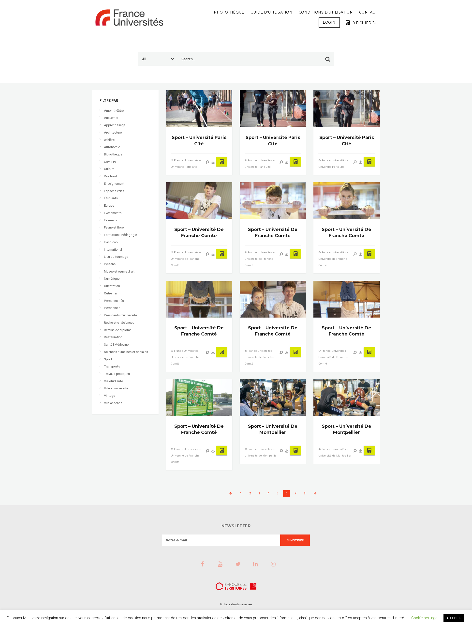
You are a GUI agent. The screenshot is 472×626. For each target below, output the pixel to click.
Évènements (112, 213)
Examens (110, 220)
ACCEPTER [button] (453, 618)
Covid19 (110, 162)
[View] (207, 162)
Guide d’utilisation (271, 12)
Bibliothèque (113, 154)
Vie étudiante (113, 381)
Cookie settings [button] (424, 618)
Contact (368, 12)
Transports (112, 366)
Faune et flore (114, 227)
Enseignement (114, 183)
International (113, 249)
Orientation (112, 286)
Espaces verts (114, 191)
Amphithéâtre (114, 110)
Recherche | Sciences (119, 322)
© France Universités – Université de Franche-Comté (186, 259)
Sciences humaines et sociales (126, 352)
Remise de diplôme (118, 330)
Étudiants (111, 198)
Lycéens (110, 264)
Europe (109, 205)
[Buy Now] (213, 162)
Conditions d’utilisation (326, 12)
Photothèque (229, 12)
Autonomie (112, 147)
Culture (109, 169)
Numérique (111, 278)
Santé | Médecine (116, 344)
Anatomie (111, 118)
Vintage (109, 395)
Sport (108, 359)
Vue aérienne (113, 403)
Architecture (113, 132)
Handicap (111, 242)
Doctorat (110, 176)
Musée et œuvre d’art (119, 271)
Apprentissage (114, 125)
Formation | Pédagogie (120, 235)
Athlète (109, 140)
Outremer (110, 293)
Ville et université (116, 388)
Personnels (112, 308)
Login (329, 22)
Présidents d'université (120, 315)
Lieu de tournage (116, 257)
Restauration (113, 337)
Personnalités (114, 301)
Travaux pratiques (117, 374)
